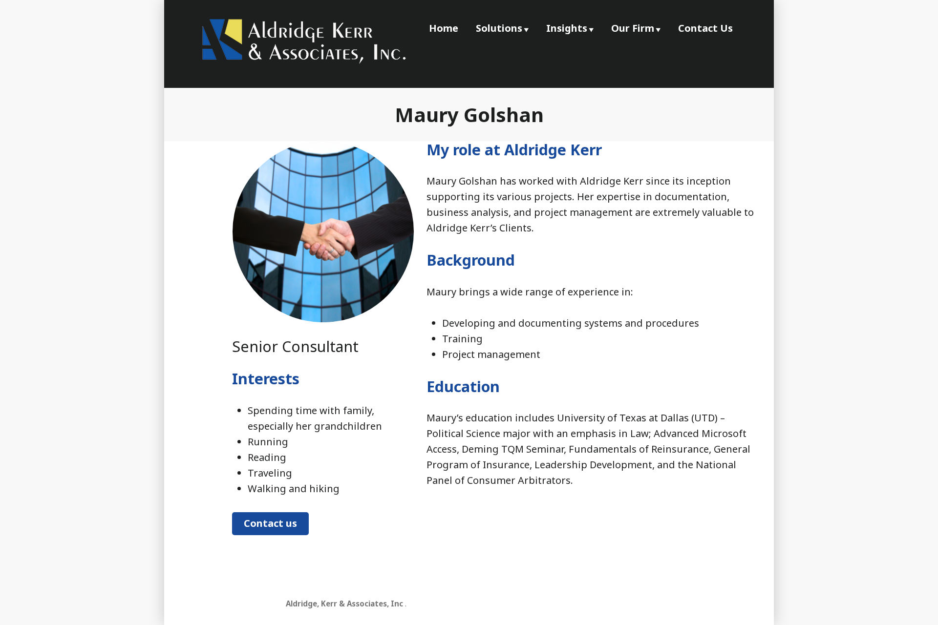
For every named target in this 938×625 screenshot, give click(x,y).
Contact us (270, 523)
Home (443, 28)
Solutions (499, 28)
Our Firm (632, 28)
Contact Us (705, 28)
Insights (566, 28)
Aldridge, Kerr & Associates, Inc (344, 603)
